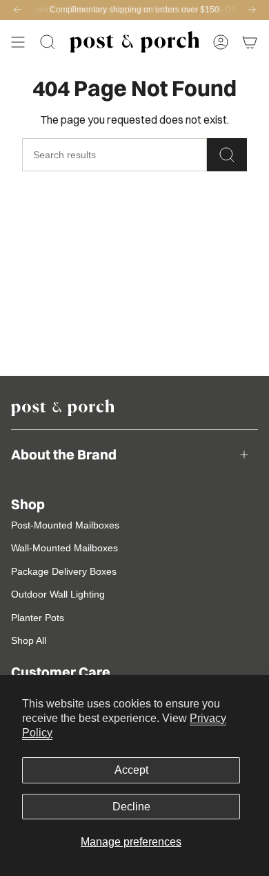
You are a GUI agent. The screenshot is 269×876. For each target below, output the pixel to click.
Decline (131, 806)
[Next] (252, 9)
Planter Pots (37, 617)
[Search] (227, 154)
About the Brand (64, 454)
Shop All (28, 640)
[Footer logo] (62, 407)
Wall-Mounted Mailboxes (64, 547)
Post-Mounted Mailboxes (65, 525)
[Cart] (249, 42)
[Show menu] (18, 42)
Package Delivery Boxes (64, 571)
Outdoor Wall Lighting (58, 594)
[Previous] (17, 9)
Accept (131, 770)
